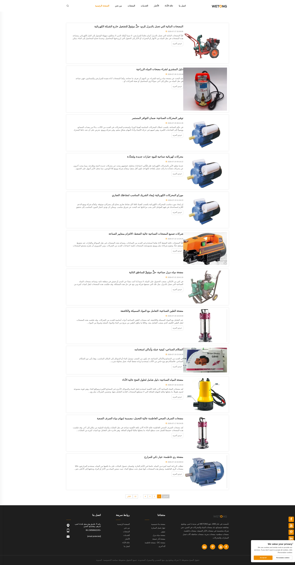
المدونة (99, 560)
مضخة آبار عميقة (158, 539)
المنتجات (131, 6)
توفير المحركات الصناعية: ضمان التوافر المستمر (157, 118)
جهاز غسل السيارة (158, 528)
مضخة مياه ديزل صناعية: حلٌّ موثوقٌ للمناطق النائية (156, 272)
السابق (165, 496)
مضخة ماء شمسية (158, 524)
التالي (129, 496)
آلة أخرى (162, 546)
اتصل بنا (182, 6)
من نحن (118, 6)
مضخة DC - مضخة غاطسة (155, 543)
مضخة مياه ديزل (159, 535)
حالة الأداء (169, 6)
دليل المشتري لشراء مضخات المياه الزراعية (159, 69)
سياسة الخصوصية (110, 560)
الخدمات (144, 6)
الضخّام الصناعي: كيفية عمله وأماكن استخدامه (158, 349)
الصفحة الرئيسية (102, 6)
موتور (163, 532)
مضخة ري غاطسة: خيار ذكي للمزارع (163, 457)
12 (135, 496)
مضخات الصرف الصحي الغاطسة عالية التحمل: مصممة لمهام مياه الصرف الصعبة (140, 418)
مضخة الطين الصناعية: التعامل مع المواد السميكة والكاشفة (152, 310)
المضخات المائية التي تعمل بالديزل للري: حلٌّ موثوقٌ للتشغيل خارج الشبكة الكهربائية (138, 26)
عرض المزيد (177, 43)
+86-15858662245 (93, 530)
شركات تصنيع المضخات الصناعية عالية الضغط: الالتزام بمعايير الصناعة (146, 233)
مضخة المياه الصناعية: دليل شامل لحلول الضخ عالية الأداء (152, 379)
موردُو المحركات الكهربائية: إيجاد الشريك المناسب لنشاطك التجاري (147, 195)
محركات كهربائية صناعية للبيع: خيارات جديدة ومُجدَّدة (155, 156)
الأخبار (156, 6)
